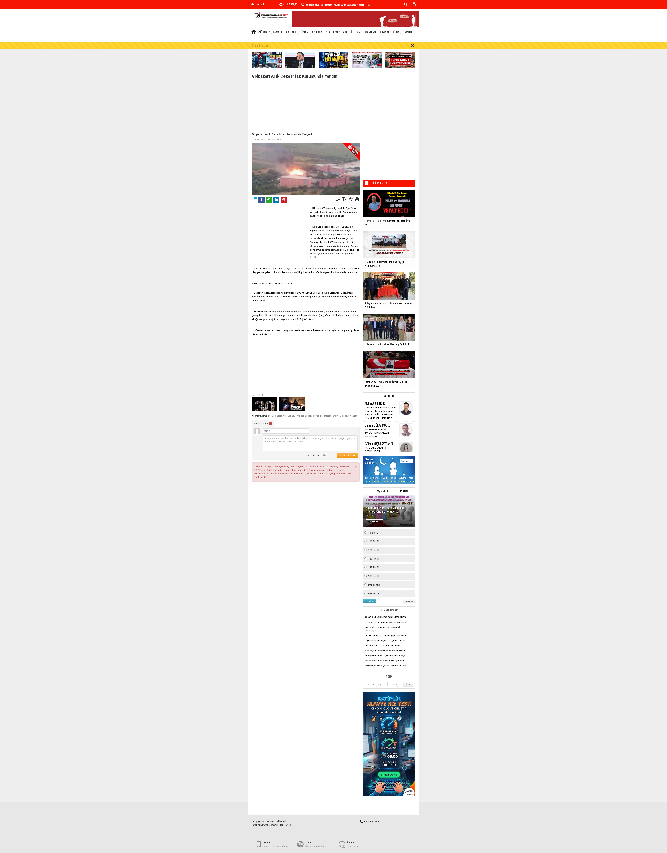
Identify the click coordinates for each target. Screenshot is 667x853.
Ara (408, 684)
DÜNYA (396, 32)
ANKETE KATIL (374, 521)
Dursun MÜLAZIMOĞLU (377, 425)
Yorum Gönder (262, 423)
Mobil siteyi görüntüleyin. (276, 844)
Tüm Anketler (405, 491)
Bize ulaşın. (352, 844)
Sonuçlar (409, 600)
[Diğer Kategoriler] (413, 38)
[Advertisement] (306, 104)
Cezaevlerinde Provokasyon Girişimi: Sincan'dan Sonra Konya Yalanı (335, 4)
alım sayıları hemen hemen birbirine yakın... (386, 650)
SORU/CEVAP (370, 32)
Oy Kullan (369, 600)
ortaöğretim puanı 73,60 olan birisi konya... (386, 655)
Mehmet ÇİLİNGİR (375, 403)
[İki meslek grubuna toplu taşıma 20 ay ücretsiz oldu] (400, 60)
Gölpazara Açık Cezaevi (283, 416)
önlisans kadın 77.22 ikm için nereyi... (383, 645)
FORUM (266, 32)
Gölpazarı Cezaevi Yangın (310, 416)
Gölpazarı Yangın (348, 416)
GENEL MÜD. (291, 32)
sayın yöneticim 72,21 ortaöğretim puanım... (386, 640)
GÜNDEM (304, 32)
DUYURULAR (317, 32)
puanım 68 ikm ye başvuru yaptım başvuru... (386, 635)
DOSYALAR (385, 32)
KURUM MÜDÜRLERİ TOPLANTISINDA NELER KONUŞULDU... (377, 433)
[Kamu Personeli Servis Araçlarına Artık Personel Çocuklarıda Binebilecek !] (367, 60)
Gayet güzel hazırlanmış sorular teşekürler (385, 622)
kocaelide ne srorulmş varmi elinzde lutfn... (386, 617)
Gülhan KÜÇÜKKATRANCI (379, 443)
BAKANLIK (277, 32)
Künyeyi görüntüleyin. (315, 844)
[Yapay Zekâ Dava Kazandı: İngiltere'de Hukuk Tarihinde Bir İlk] (333, 60)
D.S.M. (358, 32)
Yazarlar (389, 396)
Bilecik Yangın (331, 416)
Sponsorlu (407, 32)
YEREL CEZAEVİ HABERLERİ (339, 32)
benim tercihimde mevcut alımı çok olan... (385, 660)
